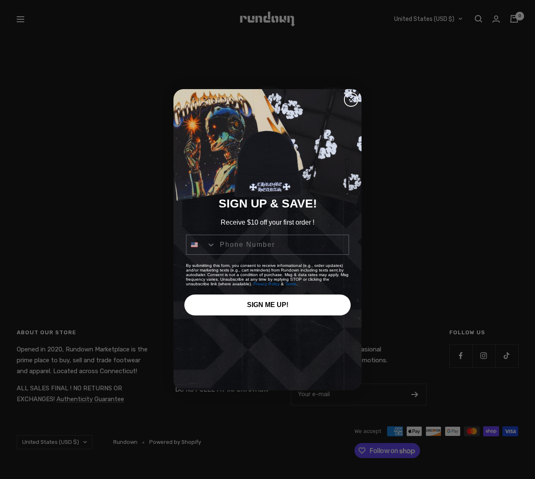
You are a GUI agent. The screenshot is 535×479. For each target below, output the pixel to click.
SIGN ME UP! (267, 304)
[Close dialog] (351, 99)
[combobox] (201, 244)
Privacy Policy (266, 284)
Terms (290, 284)
